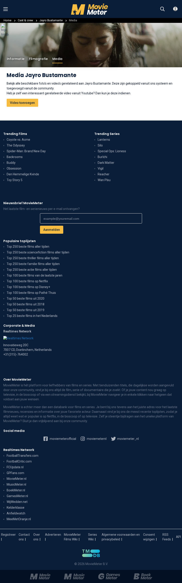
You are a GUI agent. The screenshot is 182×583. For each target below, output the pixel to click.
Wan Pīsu (104, 180)
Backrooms (15, 157)
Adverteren (53, 534)
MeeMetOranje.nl (19, 519)
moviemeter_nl (128, 439)
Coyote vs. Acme (18, 139)
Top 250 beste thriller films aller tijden (33, 258)
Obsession (14, 168)
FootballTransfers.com (22, 455)
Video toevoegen (22, 103)
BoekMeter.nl (16, 490)
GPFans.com (15, 473)
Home (7, 20)
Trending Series (107, 134)
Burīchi (102, 157)
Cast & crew (25, 20)
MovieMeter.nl (16, 478)
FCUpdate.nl (15, 467)
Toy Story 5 (14, 180)
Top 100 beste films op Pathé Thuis (31, 292)
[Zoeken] (162, 9)
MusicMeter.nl (16, 484)
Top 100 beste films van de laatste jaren (34, 275)
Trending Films (15, 134)
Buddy (11, 162)
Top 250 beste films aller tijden (28, 246)
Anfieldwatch (16, 513)
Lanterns (104, 139)
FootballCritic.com (19, 461)
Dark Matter (106, 162)
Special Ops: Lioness (112, 151)
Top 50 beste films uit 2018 (25, 304)
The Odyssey (16, 145)
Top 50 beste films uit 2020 (25, 298)
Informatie (15, 59)
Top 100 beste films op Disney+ (28, 287)
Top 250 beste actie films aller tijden (32, 269)
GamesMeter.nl (17, 496)
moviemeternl (96, 439)
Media (57, 59)
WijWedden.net (17, 502)
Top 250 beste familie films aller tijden (33, 264)
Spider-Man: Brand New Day (26, 151)
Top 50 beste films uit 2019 (25, 310)
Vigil (100, 168)
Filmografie (38, 59)
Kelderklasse (15, 507)
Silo (100, 145)
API (178, 537)
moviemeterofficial (62, 439)
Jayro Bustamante (51, 20)
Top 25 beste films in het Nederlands (32, 316)
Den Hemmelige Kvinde (23, 174)
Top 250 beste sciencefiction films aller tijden (38, 252)
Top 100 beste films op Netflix (27, 281)
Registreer (8, 534)
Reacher (103, 174)
